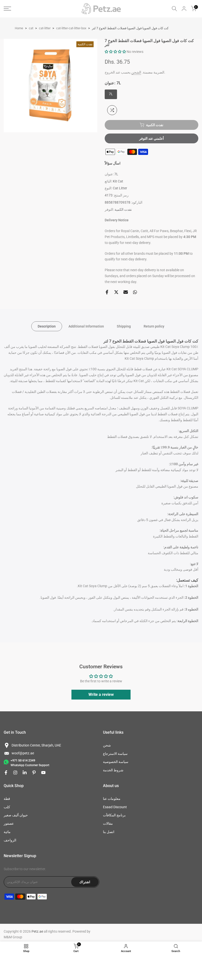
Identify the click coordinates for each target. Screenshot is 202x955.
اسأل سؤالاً (112, 163)
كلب (7, 807)
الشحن (136, 72)
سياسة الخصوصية (115, 762)
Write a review (101, 694)
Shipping (124, 326)
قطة (7, 799)
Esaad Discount (115, 807)
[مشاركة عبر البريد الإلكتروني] (125, 292)
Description (47, 326)
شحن (107, 745)
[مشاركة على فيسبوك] (107, 292)
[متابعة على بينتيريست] (34, 773)
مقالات (108, 823)
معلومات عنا (111, 799)
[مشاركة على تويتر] (116, 292)
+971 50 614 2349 (23, 760)
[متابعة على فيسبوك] (6, 773)
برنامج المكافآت (114, 815)
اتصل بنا (108, 832)
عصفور (9, 823)
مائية (7, 832)
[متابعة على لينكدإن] (24, 773)
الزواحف (10, 840)
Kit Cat (118, 181)
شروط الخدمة (113, 770)
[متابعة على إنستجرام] (15, 773)
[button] (115, 52)
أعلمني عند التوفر (151, 138)
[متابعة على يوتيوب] (43, 773)
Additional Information (86, 326)
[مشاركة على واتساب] (135, 292)
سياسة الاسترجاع (115, 754)
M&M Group (13, 937)
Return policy (154, 326)
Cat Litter (120, 188)
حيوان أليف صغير (16, 815)
